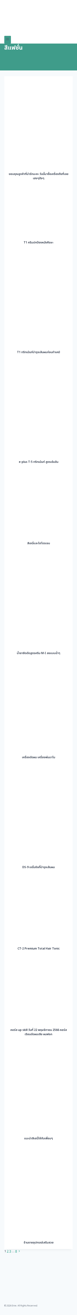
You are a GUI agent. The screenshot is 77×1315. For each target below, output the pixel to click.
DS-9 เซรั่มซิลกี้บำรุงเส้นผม (38, 867)
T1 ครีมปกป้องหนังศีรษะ (38, 242)
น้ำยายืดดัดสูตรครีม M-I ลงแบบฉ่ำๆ (38, 653)
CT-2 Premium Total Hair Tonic (39, 948)
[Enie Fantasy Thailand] (38, 9)
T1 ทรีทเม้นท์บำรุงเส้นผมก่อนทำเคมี (38, 352)
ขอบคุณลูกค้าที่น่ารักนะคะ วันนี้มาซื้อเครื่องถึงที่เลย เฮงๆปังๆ (38, 176)
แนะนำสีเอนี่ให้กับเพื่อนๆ (38, 1138)
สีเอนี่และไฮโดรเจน (38, 543)
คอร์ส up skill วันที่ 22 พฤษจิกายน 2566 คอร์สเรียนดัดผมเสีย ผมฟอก (38, 1032)
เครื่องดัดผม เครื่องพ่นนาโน (38, 757)
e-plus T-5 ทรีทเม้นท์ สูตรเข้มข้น (38, 462)
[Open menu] (7, 40)
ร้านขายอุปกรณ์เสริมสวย (39, 1242)
